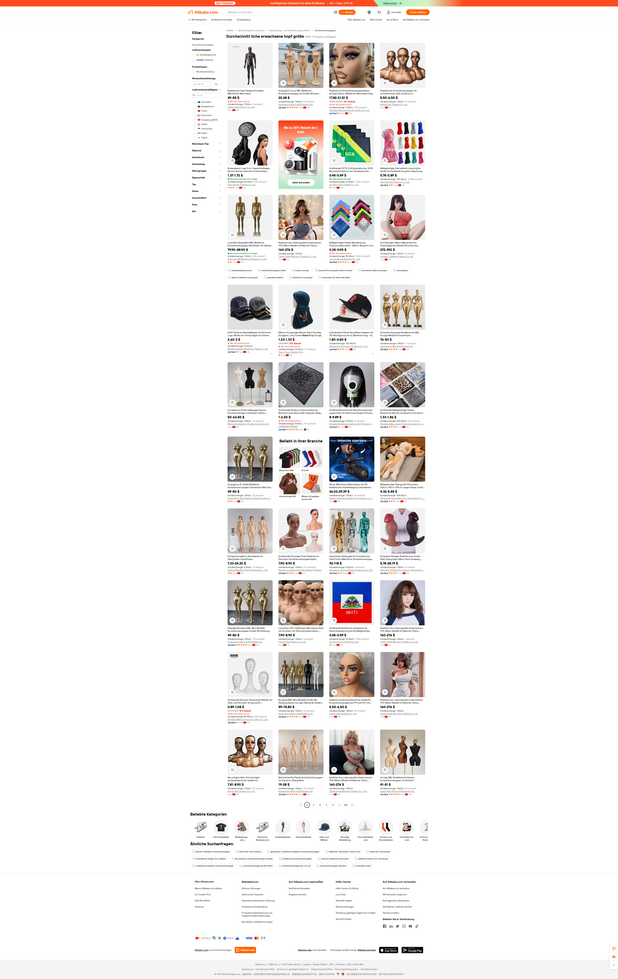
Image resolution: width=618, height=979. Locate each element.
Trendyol (340, 964)
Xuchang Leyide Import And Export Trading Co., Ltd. (300, 570)
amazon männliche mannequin (335, 859)
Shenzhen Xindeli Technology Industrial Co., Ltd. (402, 570)
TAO (331, 964)
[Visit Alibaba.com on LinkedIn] (391, 926)
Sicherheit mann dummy (250, 852)
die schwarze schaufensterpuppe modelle (254, 859)
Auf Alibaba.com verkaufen (396, 888)
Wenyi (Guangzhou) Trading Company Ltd (248, 424)
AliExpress (260, 964)
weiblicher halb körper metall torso (344, 852)
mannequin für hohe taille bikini (336, 277)
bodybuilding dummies (242, 270)
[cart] (379, 12)
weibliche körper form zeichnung (373, 859)
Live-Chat (341, 894)
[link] (614, 948)
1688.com (273, 964)
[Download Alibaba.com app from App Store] (388, 950)
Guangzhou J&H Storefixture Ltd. (396, 346)
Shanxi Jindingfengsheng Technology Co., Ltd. (351, 498)
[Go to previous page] (301, 805)
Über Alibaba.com (204, 881)
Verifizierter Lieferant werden (397, 906)
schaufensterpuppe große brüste (258, 866)
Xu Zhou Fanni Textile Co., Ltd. (344, 184)
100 (345, 805)
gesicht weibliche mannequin (245, 277)
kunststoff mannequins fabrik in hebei (335, 270)
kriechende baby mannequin (374, 270)
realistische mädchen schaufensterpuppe (214, 866)
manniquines (402, 270)
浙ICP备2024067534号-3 (391, 974)
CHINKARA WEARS (288, 426)
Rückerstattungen (345, 906)
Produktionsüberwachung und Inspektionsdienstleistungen (257, 914)
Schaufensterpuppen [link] (325, 30)
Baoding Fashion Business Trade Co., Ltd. (248, 349)
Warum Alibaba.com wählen (208, 888)
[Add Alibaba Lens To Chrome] (245, 950)
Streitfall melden (344, 900)
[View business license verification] (338, 974)
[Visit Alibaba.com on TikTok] (417, 926)
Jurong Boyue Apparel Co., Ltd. (344, 259)
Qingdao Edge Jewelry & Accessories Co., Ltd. (402, 424)
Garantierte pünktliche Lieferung (258, 900)
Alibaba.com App (367, 950)
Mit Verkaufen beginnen (395, 894)
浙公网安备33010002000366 (361, 974)
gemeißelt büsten (275, 277)
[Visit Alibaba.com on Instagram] (404, 926)
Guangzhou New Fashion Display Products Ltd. (250, 498)
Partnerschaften (391, 913)
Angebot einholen (298, 894)
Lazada (306, 964)
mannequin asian (363, 866)
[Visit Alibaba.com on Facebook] (385, 926)
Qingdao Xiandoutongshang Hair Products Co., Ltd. (351, 424)
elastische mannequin (303, 277)
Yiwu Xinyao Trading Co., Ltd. (242, 184)
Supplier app (305, 950)
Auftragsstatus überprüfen (396, 900)
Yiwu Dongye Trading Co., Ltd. (395, 182)
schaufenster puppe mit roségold (211, 859)
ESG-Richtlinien (202, 900)
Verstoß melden (344, 919)
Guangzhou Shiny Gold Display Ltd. (295, 104)
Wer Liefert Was (356, 964)
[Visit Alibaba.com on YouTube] (410, 926)
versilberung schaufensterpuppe (297, 859)
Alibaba (230, 30)
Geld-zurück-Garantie (252, 894)
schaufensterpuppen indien (273, 270)
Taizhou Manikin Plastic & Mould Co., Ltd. (248, 570)
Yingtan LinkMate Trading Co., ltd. (396, 256)
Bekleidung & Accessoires (251, 30)
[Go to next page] (352, 805)
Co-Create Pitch (203, 894)
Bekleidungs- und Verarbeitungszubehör (289, 30)
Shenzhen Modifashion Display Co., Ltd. (247, 259)
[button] (335, 12)
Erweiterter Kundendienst (254, 906)
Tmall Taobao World (290, 964)
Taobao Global (320, 964)
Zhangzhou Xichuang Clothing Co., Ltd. (348, 346)
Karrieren (199, 906)
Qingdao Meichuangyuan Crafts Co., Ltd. (349, 110)
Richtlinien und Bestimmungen (257, 922)
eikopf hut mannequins (380, 852)
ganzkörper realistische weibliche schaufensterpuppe (295, 852)
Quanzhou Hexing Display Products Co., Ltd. (351, 570)
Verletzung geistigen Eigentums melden (356, 913)
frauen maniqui (302, 270)
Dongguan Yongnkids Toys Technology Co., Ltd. (402, 498)
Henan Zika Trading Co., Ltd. (394, 104)
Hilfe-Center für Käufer (347, 888)
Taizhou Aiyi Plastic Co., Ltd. (241, 107)
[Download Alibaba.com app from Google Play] (412, 950)
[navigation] (206, 418)
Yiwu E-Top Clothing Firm (290, 352)
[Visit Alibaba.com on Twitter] (397, 926)
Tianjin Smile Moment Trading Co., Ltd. (297, 256)
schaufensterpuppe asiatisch (333, 866)
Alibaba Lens (201, 950)
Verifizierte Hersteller (299, 888)
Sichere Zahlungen (251, 888)
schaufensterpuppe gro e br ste (296, 866)
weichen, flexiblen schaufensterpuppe (213, 852)
